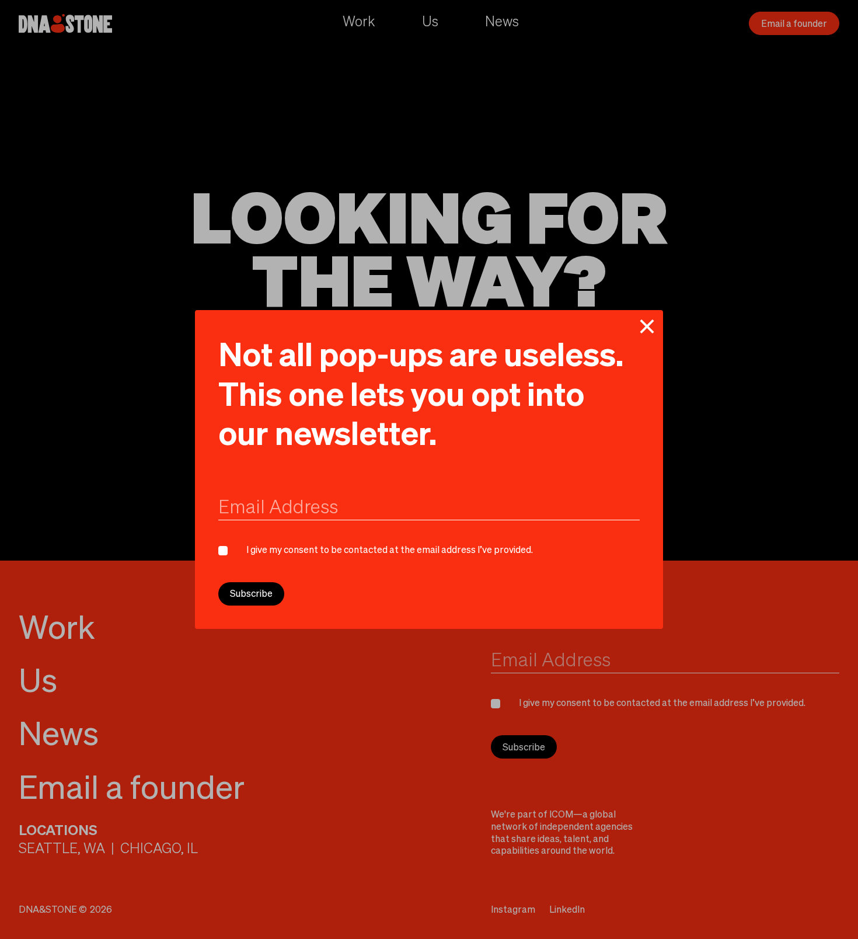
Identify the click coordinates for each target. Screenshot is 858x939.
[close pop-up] (646, 326)
